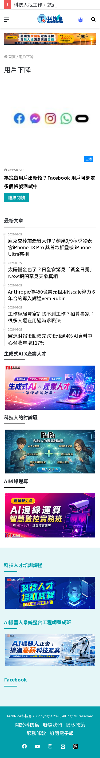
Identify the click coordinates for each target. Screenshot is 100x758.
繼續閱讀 (16, 197)
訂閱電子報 (62, 733)
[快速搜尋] (93, 21)
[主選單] (6, 21)
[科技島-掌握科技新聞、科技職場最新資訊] (50, 18)
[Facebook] (24, 746)
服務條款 (36, 733)
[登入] (81, 21)
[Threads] (75, 746)
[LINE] (63, 746)
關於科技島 (27, 724)
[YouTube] (37, 746)
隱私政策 (75, 724)
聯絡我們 (52, 724)
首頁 (11, 56)
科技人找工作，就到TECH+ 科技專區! (54, 4)
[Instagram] (50, 746)
